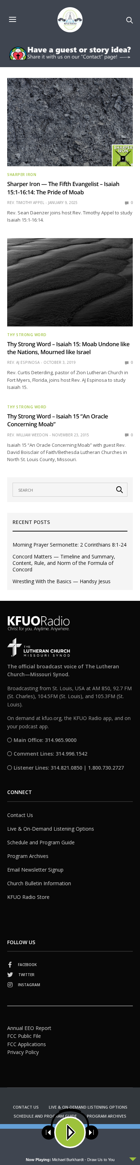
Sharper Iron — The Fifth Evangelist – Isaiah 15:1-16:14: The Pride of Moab (63, 188)
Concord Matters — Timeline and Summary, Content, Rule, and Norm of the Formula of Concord (64, 563)
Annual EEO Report (29, 1028)
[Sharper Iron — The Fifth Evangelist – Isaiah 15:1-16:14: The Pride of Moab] (70, 122)
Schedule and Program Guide (41, 842)
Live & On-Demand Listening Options (50, 828)
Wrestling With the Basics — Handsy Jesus (62, 581)
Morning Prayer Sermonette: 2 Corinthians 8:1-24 (69, 545)
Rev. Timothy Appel (25, 202)
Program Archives (27, 856)
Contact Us (20, 815)
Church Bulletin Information (39, 883)
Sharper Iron (21, 174)
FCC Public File (24, 1035)
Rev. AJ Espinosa (23, 362)
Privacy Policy (23, 1052)
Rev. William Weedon (27, 434)
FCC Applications (26, 1044)
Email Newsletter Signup (35, 869)
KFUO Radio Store (28, 897)
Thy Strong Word (27, 334)
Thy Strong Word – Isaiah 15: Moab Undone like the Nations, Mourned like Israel (68, 348)
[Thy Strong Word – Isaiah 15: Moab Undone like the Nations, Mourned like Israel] (70, 282)
